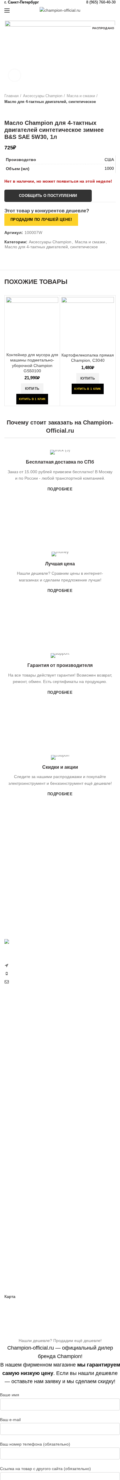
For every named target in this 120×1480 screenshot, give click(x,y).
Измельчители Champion (28, 1121)
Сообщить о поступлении (48, 195)
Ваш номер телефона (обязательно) (35, 1444)
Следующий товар (19, 110)
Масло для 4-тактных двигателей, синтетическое (50, 101)
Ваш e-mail (10, 1419)
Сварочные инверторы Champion (36, 1208)
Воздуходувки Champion (27, 1110)
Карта (9, 1296)
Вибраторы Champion (25, 1178)
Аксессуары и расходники (40, 1218)
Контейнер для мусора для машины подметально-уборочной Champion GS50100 (32, 362)
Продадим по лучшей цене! (41, 219)
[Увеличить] (14, 75)
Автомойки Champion (24, 1100)
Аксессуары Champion (42, 96)
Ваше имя (9, 1394)
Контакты (13, 1286)
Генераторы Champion (25, 1147)
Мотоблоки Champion (24, 1030)
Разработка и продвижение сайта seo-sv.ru (45, 994)
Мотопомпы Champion (25, 1157)
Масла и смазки (81, 96)
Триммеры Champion (24, 1060)
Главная (11, 96)
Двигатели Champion (24, 1168)
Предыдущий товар (7, 110)
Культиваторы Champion (27, 1050)
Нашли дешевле (20, 1266)
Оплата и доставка (22, 1246)
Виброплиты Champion (26, 1188)
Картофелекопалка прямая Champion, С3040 (87, 358)
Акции (10, 1276)
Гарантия (13, 1256)
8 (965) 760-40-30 (101, 2)
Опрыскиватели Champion (29, 1090)
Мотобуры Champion (24, 1198)
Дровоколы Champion (24, 1080)
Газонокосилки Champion (28, 1040)
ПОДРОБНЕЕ (60, 489)
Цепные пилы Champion (27, 1070)
